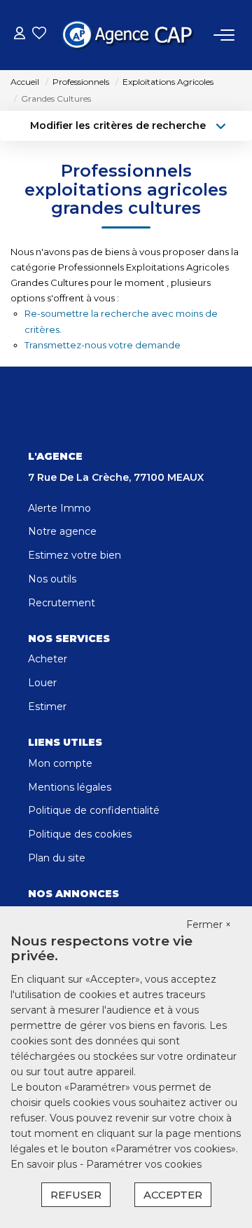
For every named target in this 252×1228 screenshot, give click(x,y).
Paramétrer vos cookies (144, 1164)
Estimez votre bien (74, 555)
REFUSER (76, 1194)
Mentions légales (69, 787)
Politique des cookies (80, 834)
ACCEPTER (173, 1194)
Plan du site (56, 858)
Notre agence (62, 531)
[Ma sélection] (39, 34)
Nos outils (52, 579)
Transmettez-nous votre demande (102, 344)
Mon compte (60, 763)
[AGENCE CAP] (130, 35)
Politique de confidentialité (94, 810)
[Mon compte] (19, 34)
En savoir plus (45, 1164)
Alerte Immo (59, 508)
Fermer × (208, 924)
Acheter (47, 659)
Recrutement (61, 602)
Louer (42, 682)
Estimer (47, 706)
